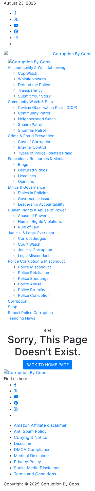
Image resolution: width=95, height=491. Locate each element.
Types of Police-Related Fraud (45, 153)
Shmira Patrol (30, 124)
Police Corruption (34, 295)
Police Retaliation (33, 272)
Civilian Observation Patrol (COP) (47, 107)
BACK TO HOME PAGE (47, 364)
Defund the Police (34, 84)
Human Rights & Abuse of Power (37, 210)
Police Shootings (33, 278)
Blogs (23, 164)
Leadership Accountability (41, 204)
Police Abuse (30, 284)
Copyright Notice (30, 437)
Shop (12, 306)
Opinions (26, 181)
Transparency (30, 90)
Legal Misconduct (33, 255)
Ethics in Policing (33, 192)
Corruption (17, 301)
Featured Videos (32, 170)
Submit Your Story (34, 96)
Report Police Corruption (30, 312)
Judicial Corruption (35, 249)
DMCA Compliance (32, 449)
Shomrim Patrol (32, 130)
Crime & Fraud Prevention (31, 135)
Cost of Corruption (34, 141)
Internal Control (32, 147)
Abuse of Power (32, 215)
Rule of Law (28, 227)
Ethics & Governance (26, 187)
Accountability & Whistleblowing (36, 67)
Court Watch (29, 244)
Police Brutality (31, 289)
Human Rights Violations (40, 221)
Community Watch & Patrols (33, 101)
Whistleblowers (32, 78)
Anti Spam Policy (30, 431)
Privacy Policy (27, 461)
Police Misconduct (34, 267)
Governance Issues (35, 198)
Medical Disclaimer (32, 455)
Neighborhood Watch (37, 118)
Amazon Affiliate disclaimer (40, 425)
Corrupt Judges (32, 238)
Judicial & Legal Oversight (31, 232)
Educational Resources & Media (36, 158)
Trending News (21, 318)
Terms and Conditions (35, 473)
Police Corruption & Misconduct (36, 261)
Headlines (27, 175)
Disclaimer (24, 443)
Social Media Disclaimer (37, 467)
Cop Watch (27, 73)
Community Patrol (34, 113)
